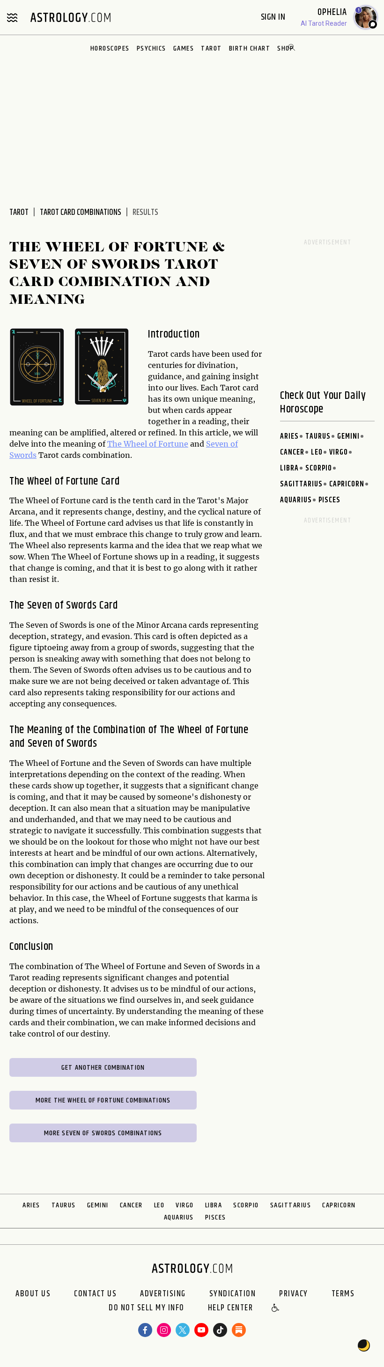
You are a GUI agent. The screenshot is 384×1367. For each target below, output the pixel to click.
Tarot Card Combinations (80, 212)
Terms (343, 1294)
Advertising (163, 1294)
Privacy (293, 1294)
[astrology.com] (70, 17)
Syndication (232, 1294)
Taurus (318, 436)
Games (183, 48)
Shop (285, 48)
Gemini (348, 436)
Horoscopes (110, 48)
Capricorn (346, 484)
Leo (317, 452)
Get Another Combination (103, 1067)
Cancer (292, 452)
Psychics (151, 48)
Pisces (329, 500)
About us (33, 1294)
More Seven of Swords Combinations (103, 1133)
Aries (289, 436)
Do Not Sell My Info (147, 1308)
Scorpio (318, 468)
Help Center (230, 1308)
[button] (276, 1308)
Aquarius (296, 500)
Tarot (211, 48)
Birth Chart (250, 48)
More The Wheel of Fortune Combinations (103, 1100)
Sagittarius (301, 484)
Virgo (338, 452)
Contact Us (95, 1294)
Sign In (274, 17)
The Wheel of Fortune (147, 443)
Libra (289, 468)
